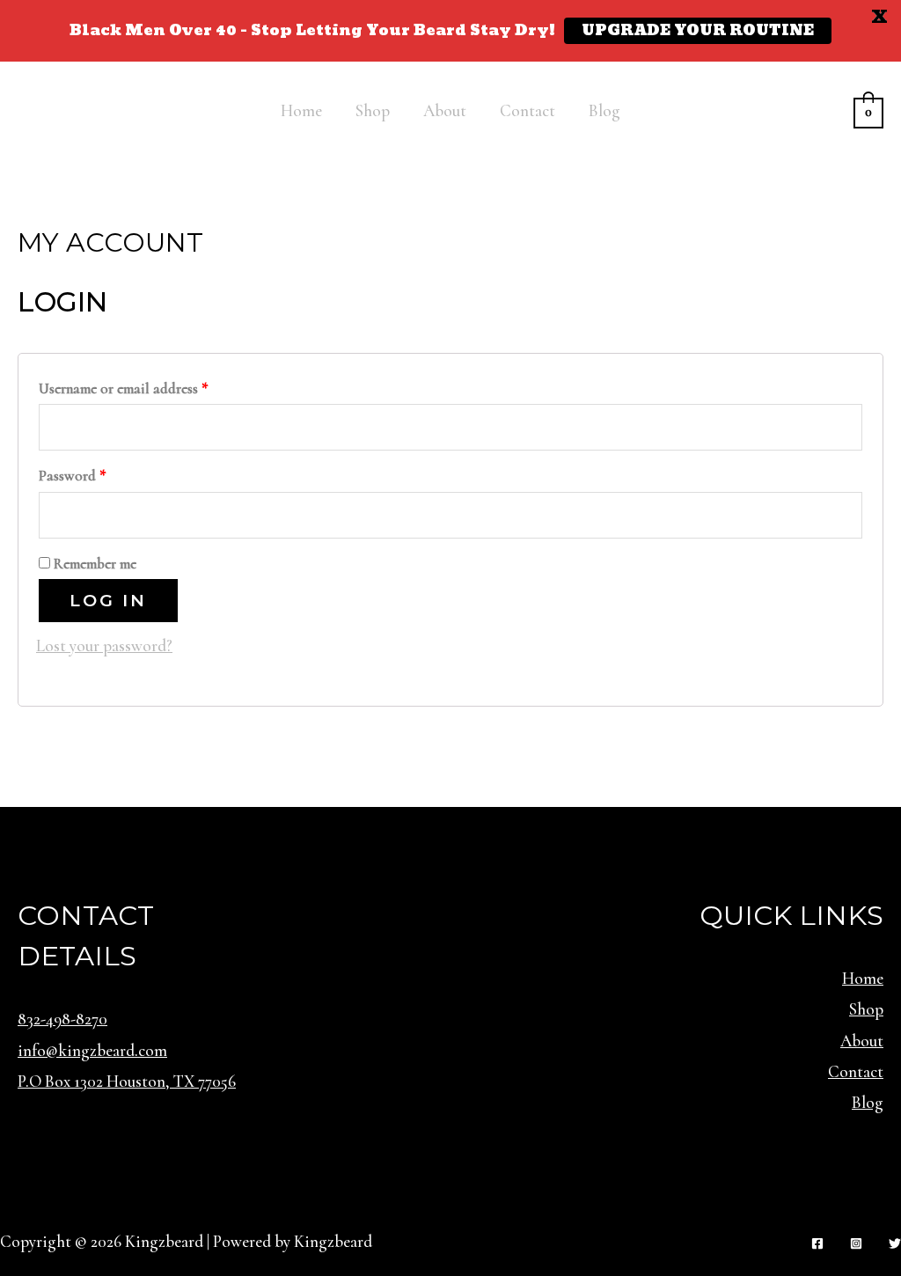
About (444, 110)
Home (301, 110)
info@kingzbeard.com (92, 1050)
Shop (372, 110)
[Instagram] (856, 1243)
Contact (527, 110)
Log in (108, 600)
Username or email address (124, 388)
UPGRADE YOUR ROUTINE (698, 31)
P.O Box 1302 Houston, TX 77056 (127, 1081)
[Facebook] (817, 1243)
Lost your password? (104, 645)
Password (72, 475)
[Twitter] (895, 1243)
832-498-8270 (62, 1018)
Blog (604, 110)
